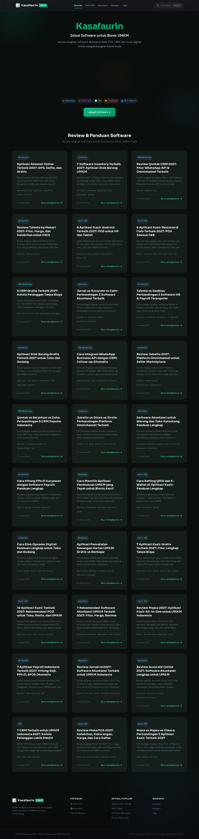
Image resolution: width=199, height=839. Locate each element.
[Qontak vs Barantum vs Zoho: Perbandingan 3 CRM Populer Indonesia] (39, 433)
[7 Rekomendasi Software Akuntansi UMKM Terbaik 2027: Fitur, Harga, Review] (99, 622)
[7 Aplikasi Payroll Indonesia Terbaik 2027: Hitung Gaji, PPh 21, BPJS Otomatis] (39, 683)
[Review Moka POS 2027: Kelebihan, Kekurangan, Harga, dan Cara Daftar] (99, 744)
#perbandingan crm (25, 448)
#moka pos (81, 757)
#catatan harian (106, 571)
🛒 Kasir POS (76, 804)
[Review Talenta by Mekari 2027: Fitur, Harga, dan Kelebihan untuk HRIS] (39, 243)
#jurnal (117, 634)
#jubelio (141, 381)
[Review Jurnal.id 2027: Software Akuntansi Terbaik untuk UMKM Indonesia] (99, 683)
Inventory (82, 157)
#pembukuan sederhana (147, 448)
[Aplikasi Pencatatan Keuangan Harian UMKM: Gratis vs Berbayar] (99, 560)
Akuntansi (103, 5)
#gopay (156, 507)
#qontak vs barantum (26, 444)
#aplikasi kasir (144, 571)
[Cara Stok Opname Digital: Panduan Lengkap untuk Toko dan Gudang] (39, 560)
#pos (35, 634)
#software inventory (86, 191)
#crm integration (99, 381)
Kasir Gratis (117, 808)
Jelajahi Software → (99, 112)
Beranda (78, 5)
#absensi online (24, 191)
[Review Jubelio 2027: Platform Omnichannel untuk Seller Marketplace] (159, 370)
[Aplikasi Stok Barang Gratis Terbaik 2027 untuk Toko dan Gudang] (39, 370)
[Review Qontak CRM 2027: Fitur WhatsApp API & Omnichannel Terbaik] (159, 180)
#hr (43, 693)
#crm (155, 191)
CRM (19, 724)
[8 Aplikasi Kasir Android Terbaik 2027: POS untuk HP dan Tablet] (99, 243)
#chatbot (113, 381)
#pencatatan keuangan (87, 571)
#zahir (100, 317)
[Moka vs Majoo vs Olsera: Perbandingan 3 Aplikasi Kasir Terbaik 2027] (159, 744)
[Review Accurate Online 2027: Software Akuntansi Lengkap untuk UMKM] (159, 683)
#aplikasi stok (104, 191)
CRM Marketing (144, 157)
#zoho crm (42, 444)
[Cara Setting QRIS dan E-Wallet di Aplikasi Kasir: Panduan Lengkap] (159, 497)
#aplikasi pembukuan (86, 507)
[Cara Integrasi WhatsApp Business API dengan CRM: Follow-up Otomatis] (99, 370)
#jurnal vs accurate (86, 317)
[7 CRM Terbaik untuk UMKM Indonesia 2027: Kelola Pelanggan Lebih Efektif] (39, 744)
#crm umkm (26, 757)
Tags (125, 5)
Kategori (115, 5)
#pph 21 (20, 507)
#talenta (21, 254)
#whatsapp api (83, 381)
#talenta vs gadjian (146, 317)
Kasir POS (90, 5)
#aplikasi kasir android (88, 254)
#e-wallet (147, 507)
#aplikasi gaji (33, 693)
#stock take (36, 571)
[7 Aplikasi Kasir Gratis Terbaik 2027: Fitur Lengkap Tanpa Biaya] (159, 560)
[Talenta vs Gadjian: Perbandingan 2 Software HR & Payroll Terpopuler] (159, 307)
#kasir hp (81, 258)
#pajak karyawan (32, 507)
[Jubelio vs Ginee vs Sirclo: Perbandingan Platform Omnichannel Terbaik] (99, 433)
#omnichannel (152, 381)
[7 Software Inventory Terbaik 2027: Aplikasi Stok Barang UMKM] (99, 180)
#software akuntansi (86, 321)
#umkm (79, 512)
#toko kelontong (171, 444)
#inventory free (47, 381)
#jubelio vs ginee (85, 444)
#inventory (48, 571)
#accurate (141, 693)
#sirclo (98, 444)
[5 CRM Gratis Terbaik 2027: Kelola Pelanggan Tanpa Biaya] (39, 307)
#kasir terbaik (46, 634)
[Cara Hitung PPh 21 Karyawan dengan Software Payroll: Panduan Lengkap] (39, 497)
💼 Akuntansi (76, 808)
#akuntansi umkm (105, 634)
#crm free (33, 313)
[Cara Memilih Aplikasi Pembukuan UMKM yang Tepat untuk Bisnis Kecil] (99, 497)
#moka (139, 757)
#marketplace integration (149, 385)
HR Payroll (23, 157)
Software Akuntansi (121, 813)
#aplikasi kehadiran (43, 191)
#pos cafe (157, 254)
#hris (37, 254)
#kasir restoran (144, 254)
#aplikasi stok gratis (27, 381)
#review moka (93, 757)
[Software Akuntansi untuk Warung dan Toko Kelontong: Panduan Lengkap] (159, 433)
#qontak (140, 191)
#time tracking (24, 195)
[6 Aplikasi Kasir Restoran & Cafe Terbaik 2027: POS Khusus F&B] (159, 243)
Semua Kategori (78, 813)
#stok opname (23, 571)
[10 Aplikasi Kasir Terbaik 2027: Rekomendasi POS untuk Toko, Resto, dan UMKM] (39, 622)
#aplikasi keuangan (86, 575)
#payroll (174, 317)
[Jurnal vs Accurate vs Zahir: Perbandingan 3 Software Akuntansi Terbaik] (99, 307)
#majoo (140, 634)
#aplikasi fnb (170, 254)
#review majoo (150, 634)
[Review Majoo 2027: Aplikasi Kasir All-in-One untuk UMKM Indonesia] (159, 622)
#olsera (153, 757)
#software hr (163, 317)
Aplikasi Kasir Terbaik (121, 804)
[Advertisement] (99, 73)
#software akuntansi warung (150, 444)
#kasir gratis (159, 571)
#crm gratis (22, 313)
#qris (139, 507)
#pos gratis (173, 571)
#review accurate (155, 693)
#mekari (148, 191)
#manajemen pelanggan (50, 313)
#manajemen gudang (85, 195)
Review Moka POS (120, 817)
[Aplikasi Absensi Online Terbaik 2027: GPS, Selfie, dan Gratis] (39, 180)
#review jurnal (92, 693)
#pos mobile (107, 254)
